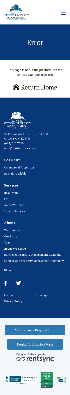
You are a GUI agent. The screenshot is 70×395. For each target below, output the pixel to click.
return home (38, 87)
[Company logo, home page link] (16, 12)
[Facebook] (5, 283)
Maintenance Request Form (35, 330)
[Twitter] (18, 283)
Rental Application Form (35, 344)
